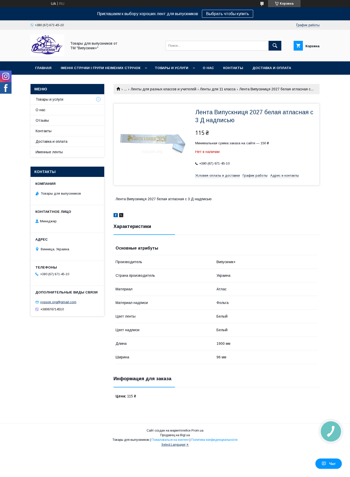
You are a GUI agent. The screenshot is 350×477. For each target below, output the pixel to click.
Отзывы (42, 120)
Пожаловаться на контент (170, 440)
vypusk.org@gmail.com (58, 302)
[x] (121, 216)
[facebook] (116, 216)
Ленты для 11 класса (217, 89)
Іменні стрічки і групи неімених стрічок (100, 68)
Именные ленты (49, 152)
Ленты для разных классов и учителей (163, 89)
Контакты (233, 68)
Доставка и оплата (271, 68)
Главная (43, 68)
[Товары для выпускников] (47, 55)
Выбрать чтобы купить (227, 14)
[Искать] (275, 46)
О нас (208, 68)
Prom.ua (197, 430)
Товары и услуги (171, 68)
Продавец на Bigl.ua (175, 435)
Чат (332, 464)
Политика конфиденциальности (214, 440)
